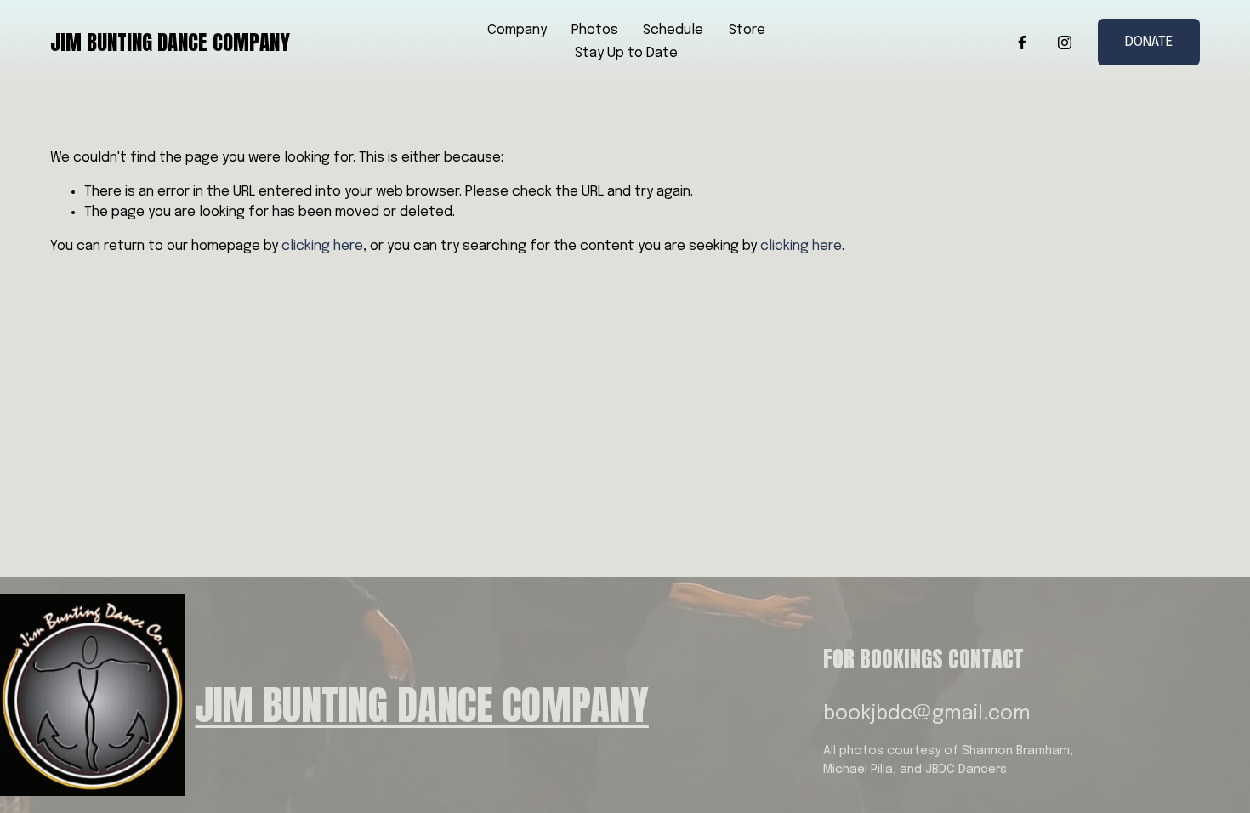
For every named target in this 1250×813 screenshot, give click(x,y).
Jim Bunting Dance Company (170, 42)
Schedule (673, 30)
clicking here (322, 246)
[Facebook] (1022, 42)
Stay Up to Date (626, 53)
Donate (1149, 42)
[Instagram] (1064, 42)
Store (747, 30)
